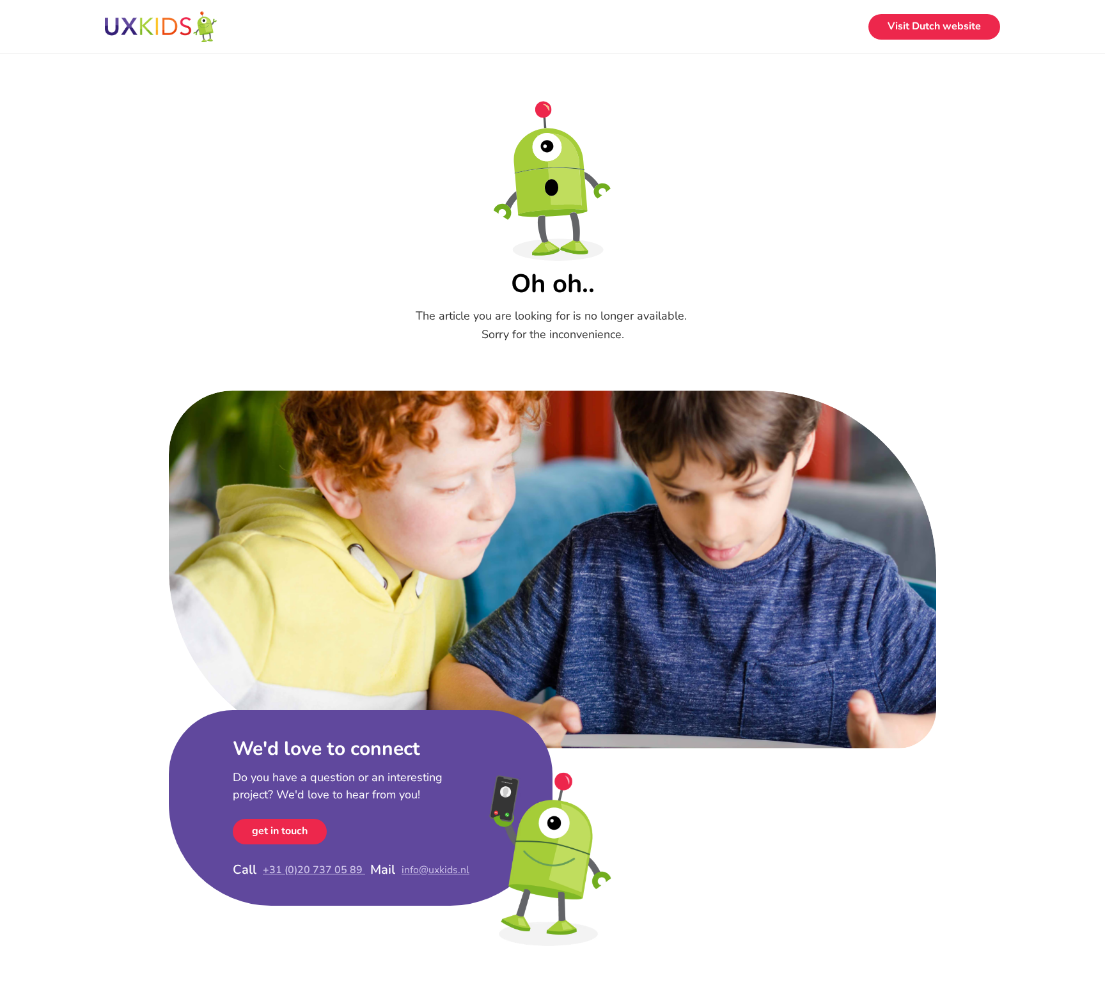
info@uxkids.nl (435, 870)
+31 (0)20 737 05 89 (314, 870)
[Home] (161, 27)
